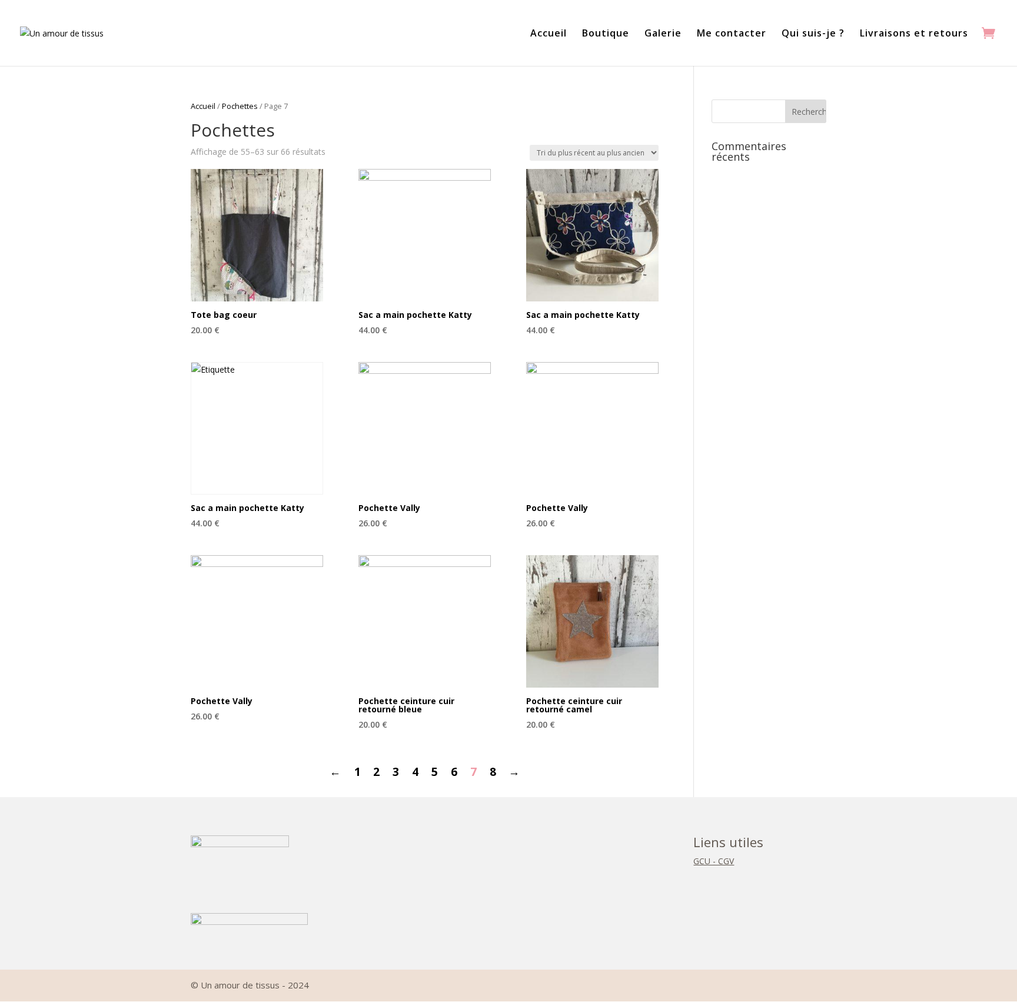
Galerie (663, 34)
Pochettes (240, 106)
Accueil (548, 34)
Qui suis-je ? (813, 34)
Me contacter (731, 34)
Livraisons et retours (914, 34)
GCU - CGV (713, 861)
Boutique (605, 34)
